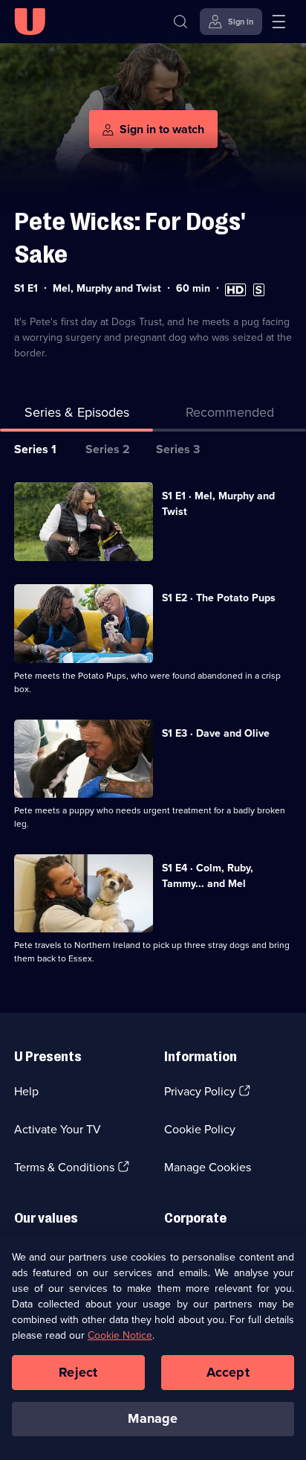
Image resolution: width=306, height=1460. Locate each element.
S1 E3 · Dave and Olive (216, 733)
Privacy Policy (199, 1091)
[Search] (180, 21)
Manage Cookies (207, 1167)
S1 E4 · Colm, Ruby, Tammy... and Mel (207, 875)
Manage (153, 1418)
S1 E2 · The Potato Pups (219, 598)
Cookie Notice (120, 1335)
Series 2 (107, 449)
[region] (153, 1348)
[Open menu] (278, 21)
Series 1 (35, 449)
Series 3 (178, 449)
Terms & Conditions (64, 1167)
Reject (78, 1372)
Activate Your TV (57, 1129)
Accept (228, 1372)
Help (26, 1091)
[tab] (229, 416)
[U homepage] (29, 21)
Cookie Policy (199, 1129)
